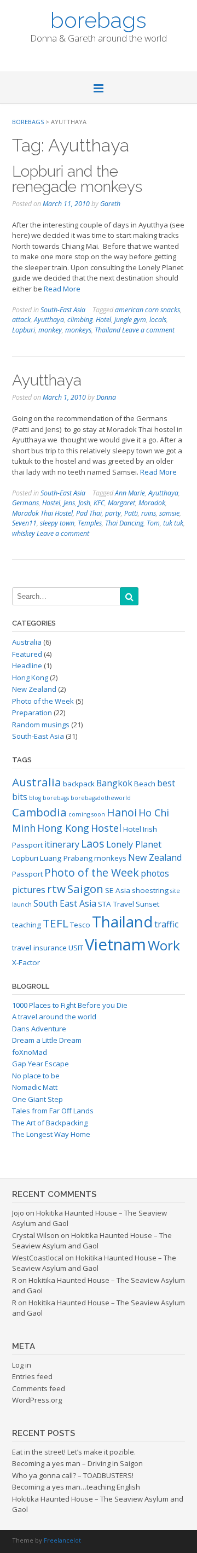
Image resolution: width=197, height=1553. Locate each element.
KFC (99, 502)
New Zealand (34, 689)
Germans (25, 502)
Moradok (151, 502)
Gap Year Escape (40, 1064)
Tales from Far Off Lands (53, 1111)
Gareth (110, 203)
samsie (169, 513)
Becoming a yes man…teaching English (76, 1487)
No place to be (36, 1076)
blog (35, 798)
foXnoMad (29, 1052)
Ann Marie (130, 493)
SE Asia (117, 890)
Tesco (80, 925)
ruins (148, 513)
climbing (79, 319)
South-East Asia (62, 309)
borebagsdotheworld (101, 798)
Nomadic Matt (34, 1087)
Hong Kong (30, 677)
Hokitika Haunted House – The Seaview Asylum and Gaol (92, 1240)
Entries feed (32, 1376)
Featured (27, 654)
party (113, 513)
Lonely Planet (133, 844)
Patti (131, 513)
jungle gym (130, 319)
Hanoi (122, 812)
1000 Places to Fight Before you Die (70, 1005)
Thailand (107, 330)
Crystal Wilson (35, 1235)
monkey (50, 330)
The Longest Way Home (51, 1134)
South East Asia (64, 903)
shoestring (150, 890)
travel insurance (39, 948)
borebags (98, 19)
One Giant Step (37, 1099)
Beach (144, 784)
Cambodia (39, 812)
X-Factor (26, 962)
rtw (56, 888)
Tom (153, 523)
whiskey (23, 533)
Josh (84, 502)
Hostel (51, 502)
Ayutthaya (49, 319)
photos (155, 873)
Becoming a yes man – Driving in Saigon (77, 1463)
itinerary (61, 844)
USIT (75, 948)
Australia (27, 642)
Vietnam (115, 944)
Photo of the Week (43, 701)
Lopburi (23, 330)
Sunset (147, 904)
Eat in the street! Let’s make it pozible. (74, 1452)
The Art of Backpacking (50, 1123)
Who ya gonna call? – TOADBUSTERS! (73, 1475)
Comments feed (38, 1388)
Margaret (121, 502)
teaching (26, 925)
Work (164, 945)
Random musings (40, 724)
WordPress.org (37, 1400)
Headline (27, 665)
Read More (62, 289)
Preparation (32, 712)
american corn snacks (147, 309)
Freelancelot (62, 1540)
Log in (21, 1365)
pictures (28, 890)
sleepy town (57, 523)
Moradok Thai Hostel (42, 513)
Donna (106, 397)
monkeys (78, 330)
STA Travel (116, 904)
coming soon (86, 814)
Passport (27, 874)
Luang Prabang (66, 858)
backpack (79, 784)
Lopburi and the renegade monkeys (77, 179)
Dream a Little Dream (47, 1040)
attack (21, 319)
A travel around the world (54, 1016)
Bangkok (114, 783)
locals (157, 319)
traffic (166, 924)
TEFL (55, 923)
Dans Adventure (39, 1029)
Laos (93, 843)
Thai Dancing (124, 523)
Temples (90, 523)
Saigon (85, 888)
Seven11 (24, 523)
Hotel (103, 319)
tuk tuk (173, 523)
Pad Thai (89, 513)
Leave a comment (148, 330)
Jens (69, 502)
